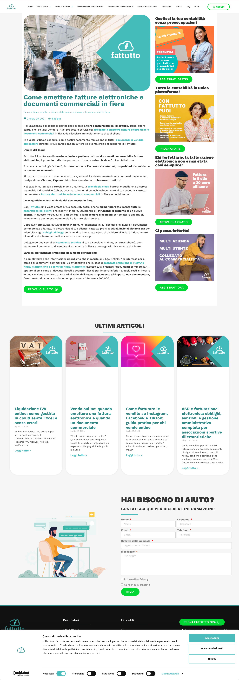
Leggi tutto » (23, 450)
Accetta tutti (212, 638)
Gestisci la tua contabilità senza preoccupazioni (180, 20)
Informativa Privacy (136, 579)
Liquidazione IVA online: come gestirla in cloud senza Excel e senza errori (36, 416)
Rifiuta (212, 658)
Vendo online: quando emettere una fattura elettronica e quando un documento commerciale (91, 418)
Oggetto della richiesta (136, 541)
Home (27, 112)
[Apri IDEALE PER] (50, 7)
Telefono (183, 530)
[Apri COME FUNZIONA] (72, 7)
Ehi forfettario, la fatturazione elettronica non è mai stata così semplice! (184, 161)
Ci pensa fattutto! (172, 230)
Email (125, 530)
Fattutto (34, 206)
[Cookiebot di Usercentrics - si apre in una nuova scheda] (21, 673)
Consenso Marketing (137, 584)
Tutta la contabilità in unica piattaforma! (182, 90)
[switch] (91, 673)
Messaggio (128, 551)
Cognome (183, 519)
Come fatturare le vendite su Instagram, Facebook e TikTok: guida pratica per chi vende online (147, 418)
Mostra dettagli (170, 673)
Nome (125, 519)
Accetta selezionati (212, 648)
